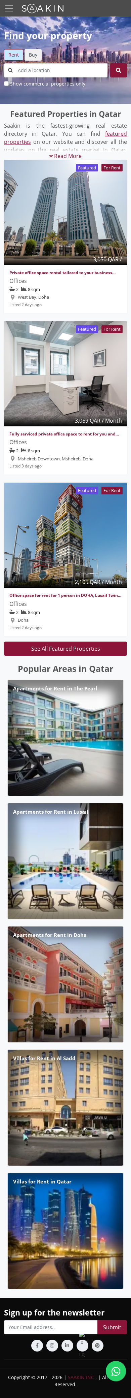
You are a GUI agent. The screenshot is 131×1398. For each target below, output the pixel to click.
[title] (118, 70)
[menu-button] (9, 8)
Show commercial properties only (47, 83)
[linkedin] (67, 1346)
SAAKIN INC (81, 1377)
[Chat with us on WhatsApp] (116, 1371)
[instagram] (52, 1346)
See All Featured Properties (65, 648)
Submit (112, 1327)
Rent (13, 55)
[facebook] (37, 1346)
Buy (33, 55)
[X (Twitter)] (82, 1346)
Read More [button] (67, 156)
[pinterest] (97, 1346)
